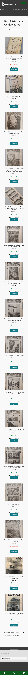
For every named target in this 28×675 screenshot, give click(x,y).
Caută (14, 673)
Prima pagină (4, 9)
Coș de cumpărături (21, 672)
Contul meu (4, 673)
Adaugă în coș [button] (14, 106)
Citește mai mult (14, 69)
